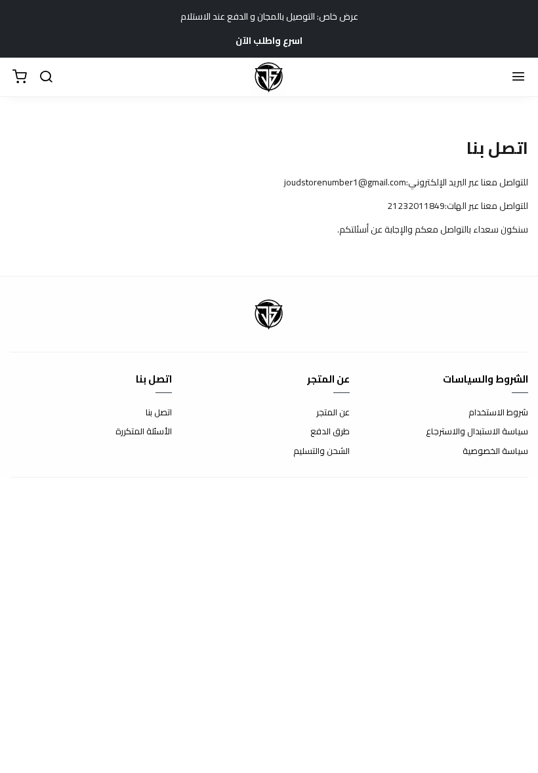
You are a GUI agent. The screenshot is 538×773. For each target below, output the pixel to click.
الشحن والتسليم (321, 451)
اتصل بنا (159, 412)
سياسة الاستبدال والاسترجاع (477, 431)
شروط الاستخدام (498, 412)
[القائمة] (518, 77)
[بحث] (46, 77)
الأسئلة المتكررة (143, 431)
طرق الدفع (330, 431)
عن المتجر (333, 412)
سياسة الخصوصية (495, 451)
